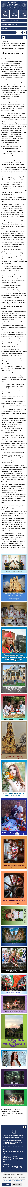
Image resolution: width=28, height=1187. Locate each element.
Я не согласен (16, 1184)
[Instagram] (20, 32)
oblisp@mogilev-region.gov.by (18, 1159)
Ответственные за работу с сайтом (12, 1140)
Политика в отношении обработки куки (13, 1146)
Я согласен (6, 1184)
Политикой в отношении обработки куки (12, 1180)
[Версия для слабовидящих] (24, 32)
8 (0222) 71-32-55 (7, 1160)
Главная (4, 41)
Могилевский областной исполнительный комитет (13, 5)
